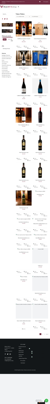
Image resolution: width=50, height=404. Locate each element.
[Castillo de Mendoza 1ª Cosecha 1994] (40, 58)
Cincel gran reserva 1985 (23, 207)
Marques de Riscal (6, 75)
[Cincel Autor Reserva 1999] (24, 142)
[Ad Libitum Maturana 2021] (24, 58)
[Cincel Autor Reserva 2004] (24, 170)
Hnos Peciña (5, 68)
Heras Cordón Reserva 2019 (40, 320)
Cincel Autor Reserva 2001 (40, 152)
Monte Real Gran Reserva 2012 (40, 293)
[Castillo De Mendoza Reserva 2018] (40, 85)
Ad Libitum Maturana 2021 (23, 67)
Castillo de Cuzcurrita (7, 56)
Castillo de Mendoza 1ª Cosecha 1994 (40, 67)
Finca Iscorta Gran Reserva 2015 (23, 237)
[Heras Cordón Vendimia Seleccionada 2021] (24, 311)
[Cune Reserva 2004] (40, 191)
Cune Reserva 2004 (40, 194)
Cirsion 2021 (40, 265)
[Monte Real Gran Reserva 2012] (40, 283)
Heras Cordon (5, 66)
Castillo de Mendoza (6, 58)
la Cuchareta (5, 70)
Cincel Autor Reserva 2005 (40, 180)
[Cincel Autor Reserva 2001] (40, 142)
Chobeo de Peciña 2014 (40, 124)
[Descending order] (29, 16)
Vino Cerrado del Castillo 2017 (23, 124)
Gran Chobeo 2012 (23, 279)
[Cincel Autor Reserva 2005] (40, 170)
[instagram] (10, 354)
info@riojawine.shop (9, 360)
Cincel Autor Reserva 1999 (23, 152)
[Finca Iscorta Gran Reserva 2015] (24, 235)
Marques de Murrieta (6, 73)
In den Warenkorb (19, 47)
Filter (4, 39)
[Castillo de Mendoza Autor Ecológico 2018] (24, 85)
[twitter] (7, 354)
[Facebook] (2, 19)
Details (29, 48)
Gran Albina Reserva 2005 (40, 237)
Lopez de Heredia (6, 71)
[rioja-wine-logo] (8, 6)
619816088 (9, 357)
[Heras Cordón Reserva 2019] (40, 311)
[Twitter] (4, 19)
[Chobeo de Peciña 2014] (40, 115)
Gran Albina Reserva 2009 (23, 252)
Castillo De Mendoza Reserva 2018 (40, 95)
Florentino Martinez (6, 65)
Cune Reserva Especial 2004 (24, 222)
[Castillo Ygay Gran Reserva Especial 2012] (24, 28)
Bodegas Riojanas (6, 55)
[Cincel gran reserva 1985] (24, 198)
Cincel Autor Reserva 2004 (24, 180)
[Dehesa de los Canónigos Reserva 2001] (40, 219)
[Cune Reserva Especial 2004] (24, 219)
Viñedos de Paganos (6, 76)
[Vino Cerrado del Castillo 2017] (24, 115)
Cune (3, 60)
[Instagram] (7, 19)
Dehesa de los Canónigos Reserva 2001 (40, 223)
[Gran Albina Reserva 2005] (40, 235)
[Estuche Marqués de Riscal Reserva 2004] (40, 28)
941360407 (9, 359)
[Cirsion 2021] (40, 255)
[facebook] (5, 354)
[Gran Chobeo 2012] (24, 277)
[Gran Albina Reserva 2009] (24, 249)
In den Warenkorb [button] (26, 47)
